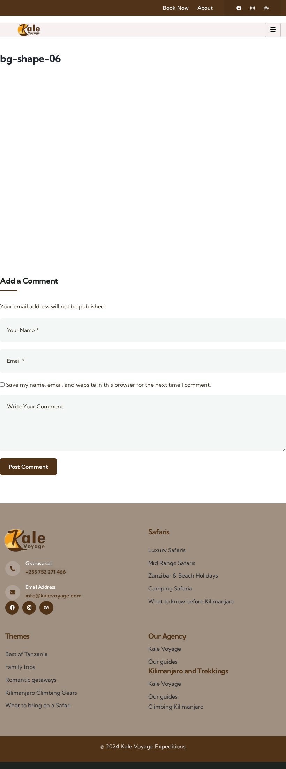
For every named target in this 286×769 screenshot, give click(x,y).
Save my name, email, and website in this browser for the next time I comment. (108, 384)
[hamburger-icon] (273, 30)
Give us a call (38, 563)
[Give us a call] (12, 568)
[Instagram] (252, 8)
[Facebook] (238, 8)
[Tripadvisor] (266, 8)
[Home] (28, 30)
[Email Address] (12, 592)
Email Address (40, 587)
